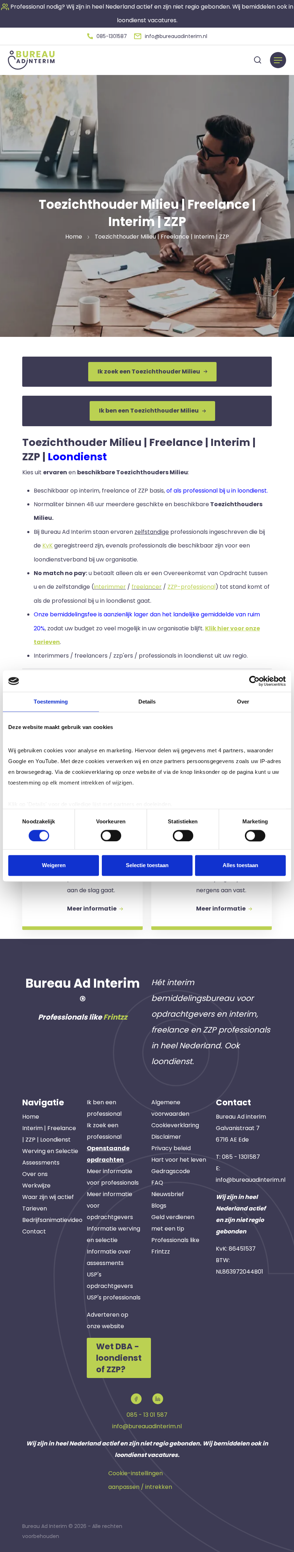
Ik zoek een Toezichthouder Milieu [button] (149, 371)
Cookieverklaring (175, 1125)
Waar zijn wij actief (48, 1197)
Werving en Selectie (50, 1151)
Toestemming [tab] (51, 702)
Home (30, 1117)
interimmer (110, 587)
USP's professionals (114, 1297)
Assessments (41, 1162)
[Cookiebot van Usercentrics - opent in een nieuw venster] (254, 681)
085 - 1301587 (241, 1157)
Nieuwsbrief (167, 1194)
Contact (34, 1231)
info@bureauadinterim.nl (250, 1180)
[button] (107, 36)
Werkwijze (36, 1185)
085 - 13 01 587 (147, 1415)
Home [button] (73, 236)
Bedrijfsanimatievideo (52, 1220)
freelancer (147, 587)
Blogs (158, 1205)
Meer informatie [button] (92, 908)
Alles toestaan (240, 865)
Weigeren (54, 865)
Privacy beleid (171, 1148)
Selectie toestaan (147, 865)
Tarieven (34, 1208)
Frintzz (115, 1017)
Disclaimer (166, 1137)
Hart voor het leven (178, 1160)
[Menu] (278, 60)
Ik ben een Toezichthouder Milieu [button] (149, 410)
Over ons (35, 1174)
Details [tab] (147, 702)
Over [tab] (243, 702)
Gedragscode (170, 1171)
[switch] (111, 835)
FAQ (157, 1183)
